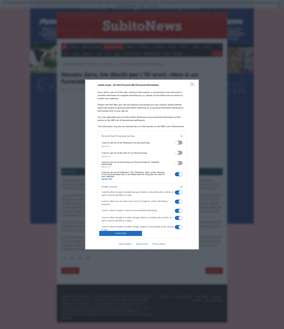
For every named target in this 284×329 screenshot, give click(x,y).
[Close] (193, 85)
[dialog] (142, 164)
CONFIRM (120, 233)
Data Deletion (125, 244)
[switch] (179, 143)
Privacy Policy (158, 244)
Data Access (142, 244)
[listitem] (142, 136)
